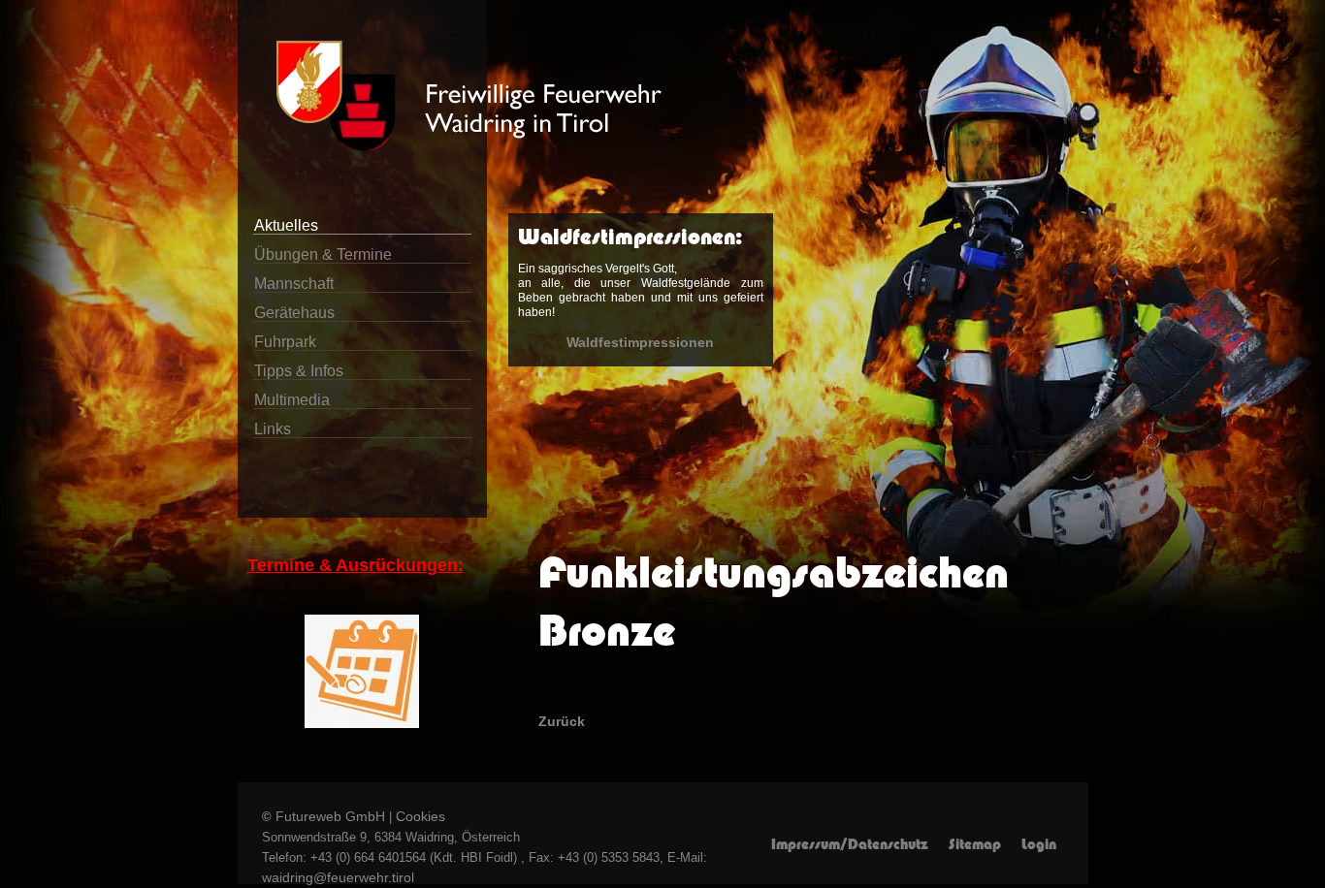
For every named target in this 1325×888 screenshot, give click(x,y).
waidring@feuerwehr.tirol (338, 877)
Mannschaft (294, 283)
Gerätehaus (294, 312)
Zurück (561, 721)
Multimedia (292, 400)
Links (272, 429)
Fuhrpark (285, 341)
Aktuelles (286, 225)
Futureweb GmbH (330, 816)
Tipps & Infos (298, 371)
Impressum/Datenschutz (849, 844)
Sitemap (975, 844)
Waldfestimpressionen (640, 342)
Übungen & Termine (323, 254)
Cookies (420, 816)
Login (1038, 844)
